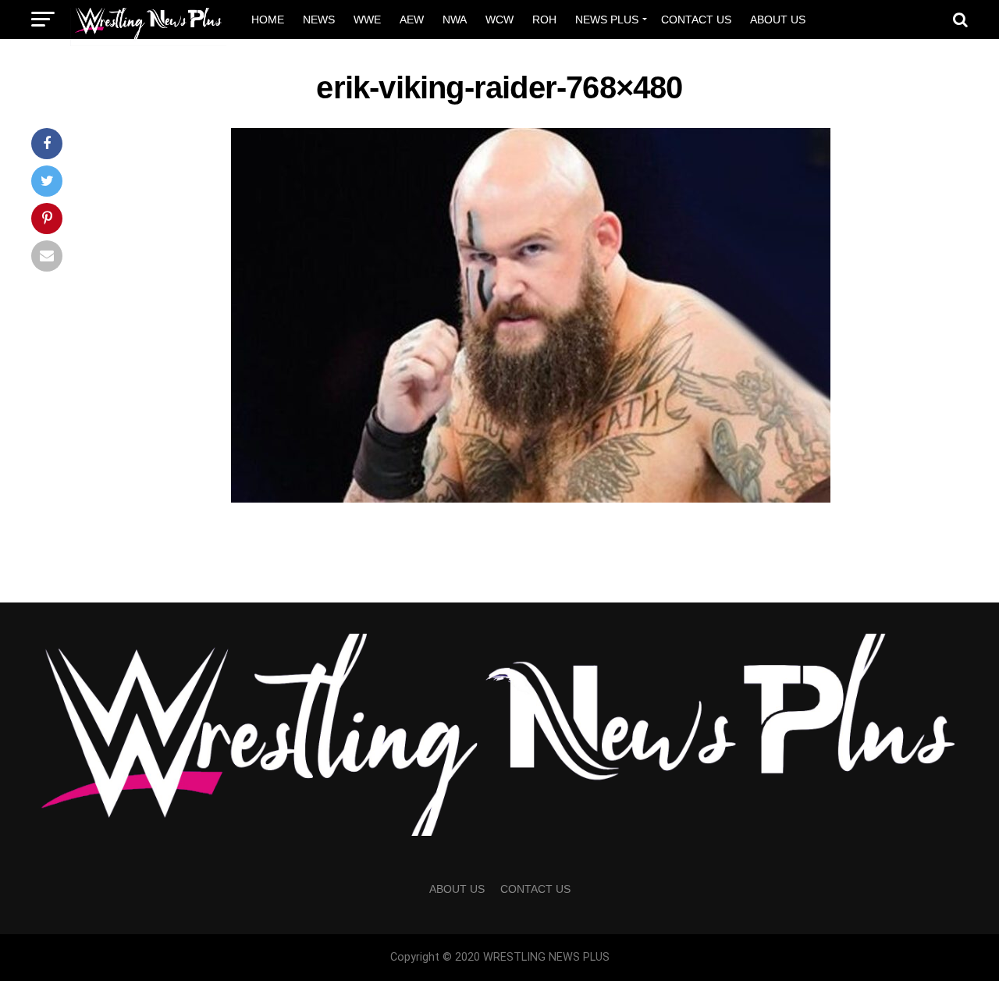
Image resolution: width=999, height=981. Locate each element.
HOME (267, 19)
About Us (777, 19)
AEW (412, 19)
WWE (367, 19)
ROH (544, 19)
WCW (499, 19)
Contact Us (696, 19)
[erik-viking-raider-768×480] (530, 498)
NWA (455, 19)
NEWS (319, 19)
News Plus (606, 19)
